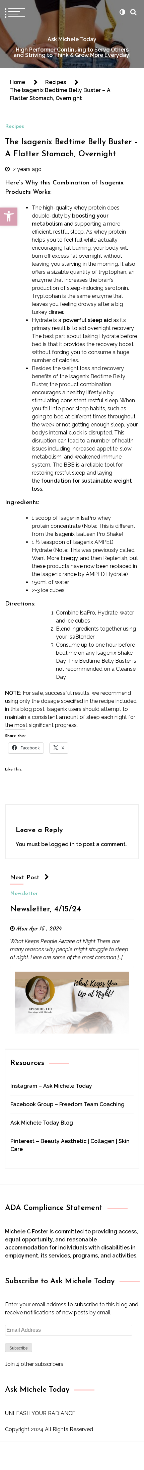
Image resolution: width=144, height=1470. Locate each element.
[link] (8, 217)
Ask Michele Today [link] (72, 39)
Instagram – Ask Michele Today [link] (51, 1086)
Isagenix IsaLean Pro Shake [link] (88, 534)
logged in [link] (62, 844)
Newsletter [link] (24, 893)
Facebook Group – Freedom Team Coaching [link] (67, 1104)
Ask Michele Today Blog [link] (41, 1123)
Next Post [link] (25, 878)
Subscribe (18, 1348)
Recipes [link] (14, 126)
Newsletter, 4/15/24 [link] (45, 909)
